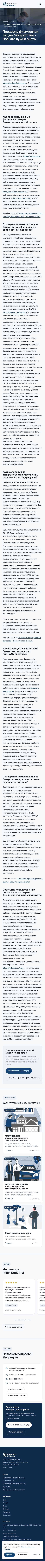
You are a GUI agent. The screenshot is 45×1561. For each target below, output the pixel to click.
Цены (4, 1500)
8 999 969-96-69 (15, 1379)
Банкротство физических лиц (14, 1478)
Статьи (13, 21)
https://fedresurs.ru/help (13, 968)
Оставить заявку (15, 1432)
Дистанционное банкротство (14, 1490)
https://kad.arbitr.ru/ (21, 198)
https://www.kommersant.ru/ (15, 192)
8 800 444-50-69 (22, 1375)
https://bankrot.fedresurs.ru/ (15, 83)
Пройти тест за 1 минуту (18, 1071)
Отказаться (22, 1555)
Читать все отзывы (13, 1327)
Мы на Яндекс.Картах (17, 1395)
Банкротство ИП (9, 1481)
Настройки (37, 1555)
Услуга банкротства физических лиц (24, 1078)
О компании (7, 1515)
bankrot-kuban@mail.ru (11, 1536)
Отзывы (5, 1509)
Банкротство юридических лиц (14, 1484)
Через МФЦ (7, 1487)
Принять (9, 1555)
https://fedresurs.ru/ (32, 156)
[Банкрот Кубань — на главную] (9, 4)
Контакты (6, 1512)
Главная (6, 21)
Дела (5, 1506)
